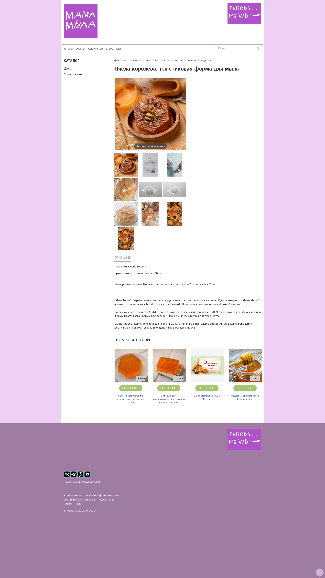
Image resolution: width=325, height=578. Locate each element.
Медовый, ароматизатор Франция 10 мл (245, 397)
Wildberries (157, 304)
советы (80, 49)
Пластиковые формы (165, 61)
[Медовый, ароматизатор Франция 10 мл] (245, 365)
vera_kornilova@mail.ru (86, 482)
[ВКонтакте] (67, 474)
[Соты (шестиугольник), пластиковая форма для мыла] (131, 365)
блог (118, 49)
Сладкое (203, 61)
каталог (68, 49)
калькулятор (95, 49)
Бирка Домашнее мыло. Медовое (207, 397)
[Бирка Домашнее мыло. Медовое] (207, 365)
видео (109, 49)
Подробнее (130, 388)
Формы (145, 61)
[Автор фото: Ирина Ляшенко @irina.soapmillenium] (126, 189)
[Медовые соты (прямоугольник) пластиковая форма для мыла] (169, 365)
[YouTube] (87, 474)
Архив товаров (73, 74)
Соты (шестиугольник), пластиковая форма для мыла (130, 399)
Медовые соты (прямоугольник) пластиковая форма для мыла (169, 399)
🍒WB (67, 69)
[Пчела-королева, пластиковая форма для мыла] (126, 165)
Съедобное (188, 61)
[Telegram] (73, 474)
